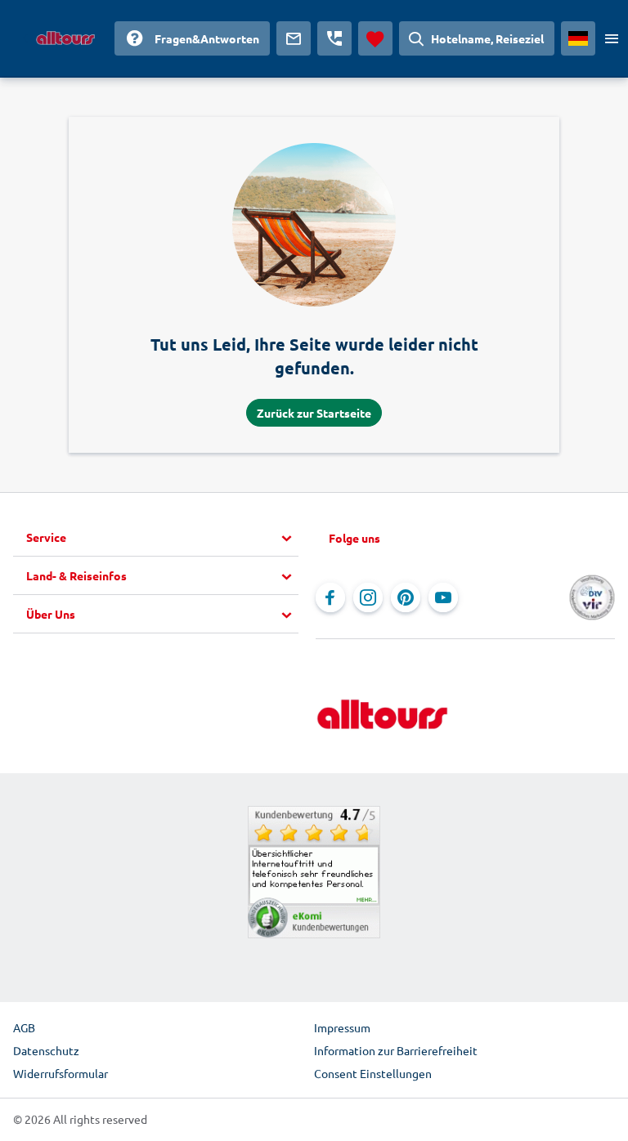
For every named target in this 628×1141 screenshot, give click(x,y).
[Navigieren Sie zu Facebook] (330, 597)
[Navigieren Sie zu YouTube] (443, 597)
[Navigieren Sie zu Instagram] (368, 597)
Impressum (342, 1027)
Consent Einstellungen (373, 1073)
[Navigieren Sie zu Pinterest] (405, 597)
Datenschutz (46, 1050)
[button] (162, 538)
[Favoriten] (375, 38)
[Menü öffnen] (611, 38)
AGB (24, 1027)
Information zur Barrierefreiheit (396, 1050)
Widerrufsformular (60, 1073)
